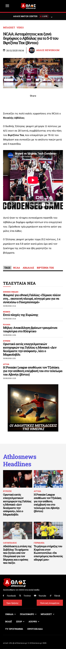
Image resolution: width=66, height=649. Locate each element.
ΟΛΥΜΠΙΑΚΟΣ (10, 542)
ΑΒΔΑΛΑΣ (28, 267)
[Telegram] (40, 102)
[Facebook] (12, 102)
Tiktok (57, 595)
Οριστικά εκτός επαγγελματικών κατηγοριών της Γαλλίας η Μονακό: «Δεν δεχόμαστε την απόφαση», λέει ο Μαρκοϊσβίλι (29, 349)
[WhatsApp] (26, 102)
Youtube (42, 595)
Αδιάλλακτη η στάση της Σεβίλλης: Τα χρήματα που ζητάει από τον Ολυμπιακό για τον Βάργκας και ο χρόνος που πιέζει (17, 554)
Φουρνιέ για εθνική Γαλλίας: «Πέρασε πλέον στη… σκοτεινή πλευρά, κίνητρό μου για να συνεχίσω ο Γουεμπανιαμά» (31, 298)
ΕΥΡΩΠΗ (6, 341)
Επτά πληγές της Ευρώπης (20, 315)
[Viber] (33, 102)
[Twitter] (20, 595)
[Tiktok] (50, 595)
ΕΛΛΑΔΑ (6, 324)
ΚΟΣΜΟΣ (6, 312)
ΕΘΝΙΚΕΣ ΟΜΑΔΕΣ (10, 292)
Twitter (27, 595)
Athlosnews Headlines (19, 460)
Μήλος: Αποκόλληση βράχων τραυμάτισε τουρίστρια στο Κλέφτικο (30, 329)
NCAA (16, 267)
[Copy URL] (47, 102)
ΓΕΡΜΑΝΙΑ (39, 542)
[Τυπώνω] (54, 102)
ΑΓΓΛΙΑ (6, 364)
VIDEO (20, 27)
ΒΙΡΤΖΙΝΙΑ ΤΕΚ (45, 267)
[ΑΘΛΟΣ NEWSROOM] (32, 50)
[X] (19, 102)
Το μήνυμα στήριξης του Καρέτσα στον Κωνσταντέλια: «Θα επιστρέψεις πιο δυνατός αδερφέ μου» (48, 552)
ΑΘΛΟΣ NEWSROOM (47, 50)
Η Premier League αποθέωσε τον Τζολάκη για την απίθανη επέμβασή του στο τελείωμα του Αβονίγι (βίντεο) (32, 370)
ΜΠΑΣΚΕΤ (9, 27)
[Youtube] (35, 595)
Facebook (11, 595)
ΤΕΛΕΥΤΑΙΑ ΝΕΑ (19, 283)
